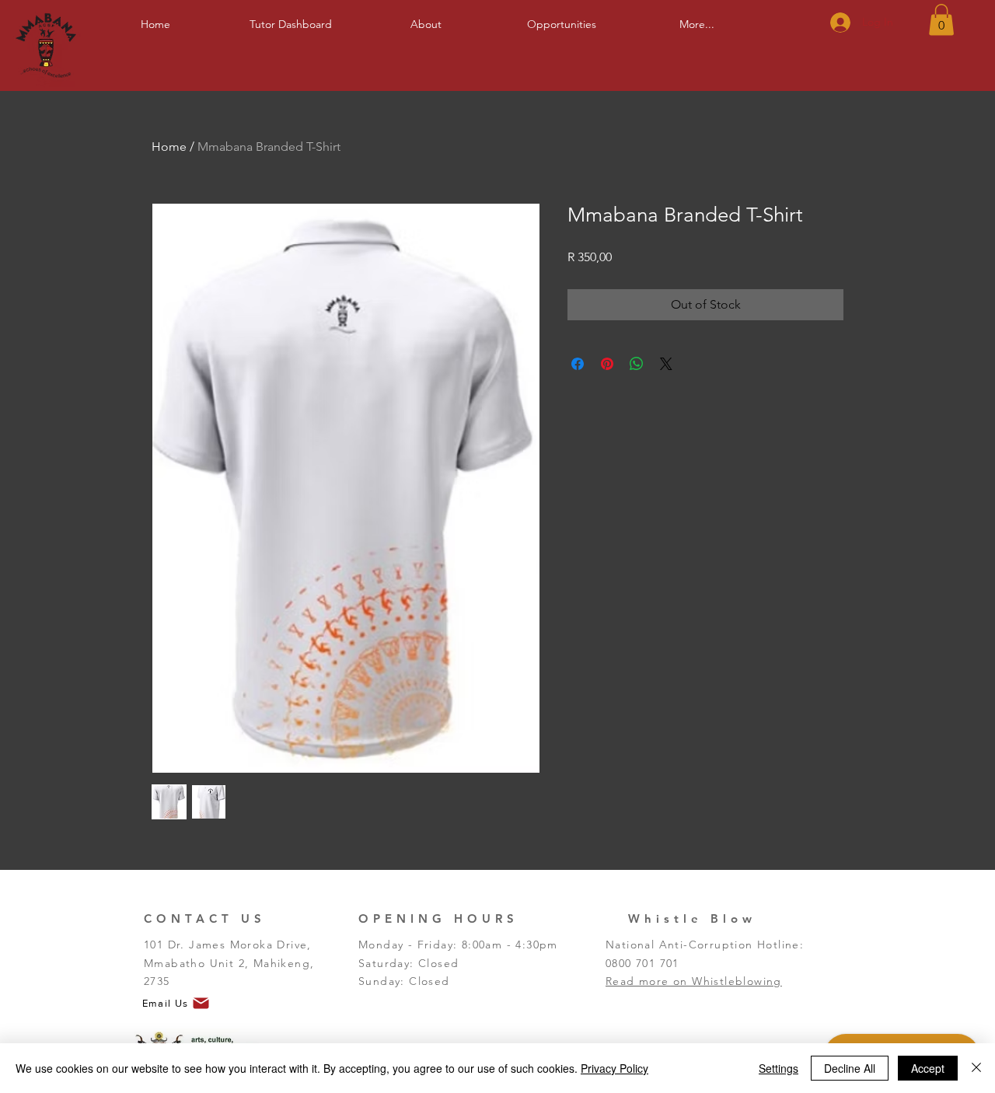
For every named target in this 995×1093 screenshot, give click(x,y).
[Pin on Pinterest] (607, 363)
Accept (927, 1068)
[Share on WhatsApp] (636, 363)
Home (169, 146)
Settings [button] (778, 1068)
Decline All (849, 1068)
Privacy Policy (614, 1068)
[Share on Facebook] (577, 363)
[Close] (976, 1068)
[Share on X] (666, 363)
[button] (426, 17)
